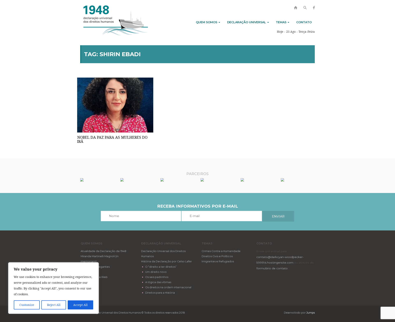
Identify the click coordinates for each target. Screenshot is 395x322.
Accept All (80, 305)
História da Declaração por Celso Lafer (166, 261)
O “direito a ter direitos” (161, 266)
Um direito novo (156, 271)
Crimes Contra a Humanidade (221, 251)
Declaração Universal (247, 22)
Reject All (53, 305)
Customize (26, 305)
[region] (53, 288)
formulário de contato (272, 268)
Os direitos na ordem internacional (168, 287)
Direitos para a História (160, 292)
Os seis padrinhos (156, 277)
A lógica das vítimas (158, 282)
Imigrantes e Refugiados (218, 261)
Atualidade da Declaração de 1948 (103, 251)
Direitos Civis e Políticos (217, 256)
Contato (304, 22)
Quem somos (207, 22)
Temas (281, 22)
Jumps (310, 312)
